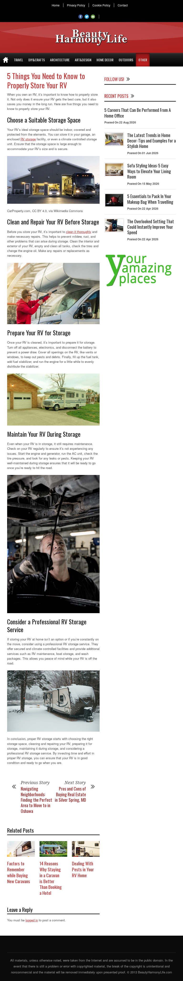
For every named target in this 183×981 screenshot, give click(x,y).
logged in (31, 920)
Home (56, 5)
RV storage (28, 139)
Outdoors (126, 59)
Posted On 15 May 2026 (143, 183)
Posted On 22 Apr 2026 (142, 208)
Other (142, 59)
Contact (123, 5)
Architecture (60, 59)
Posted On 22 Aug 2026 (120, 122)
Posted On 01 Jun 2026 (142, 153)
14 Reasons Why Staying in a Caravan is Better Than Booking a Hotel (51, 878)
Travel (18, 59)
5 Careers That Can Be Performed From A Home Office (137, 112)
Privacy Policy (76, 5)
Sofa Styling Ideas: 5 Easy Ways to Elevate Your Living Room (149, 171)
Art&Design (83, 59)
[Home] (5, 59)
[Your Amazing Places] (140, 286)
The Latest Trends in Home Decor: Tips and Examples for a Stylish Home (151, 140)
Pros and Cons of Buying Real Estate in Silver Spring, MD (70, 794)
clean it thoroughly (78, 231)
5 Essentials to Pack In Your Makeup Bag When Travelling (150, 199)
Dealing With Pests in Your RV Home (83, 869)
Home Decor (105, 59)
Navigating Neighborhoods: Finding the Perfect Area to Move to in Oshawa (36, 800)
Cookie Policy (101, 5)
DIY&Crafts (36, 59)
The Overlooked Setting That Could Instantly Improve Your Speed (150, 227)
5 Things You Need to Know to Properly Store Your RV (46, 80)
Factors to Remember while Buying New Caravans (18, 872)
